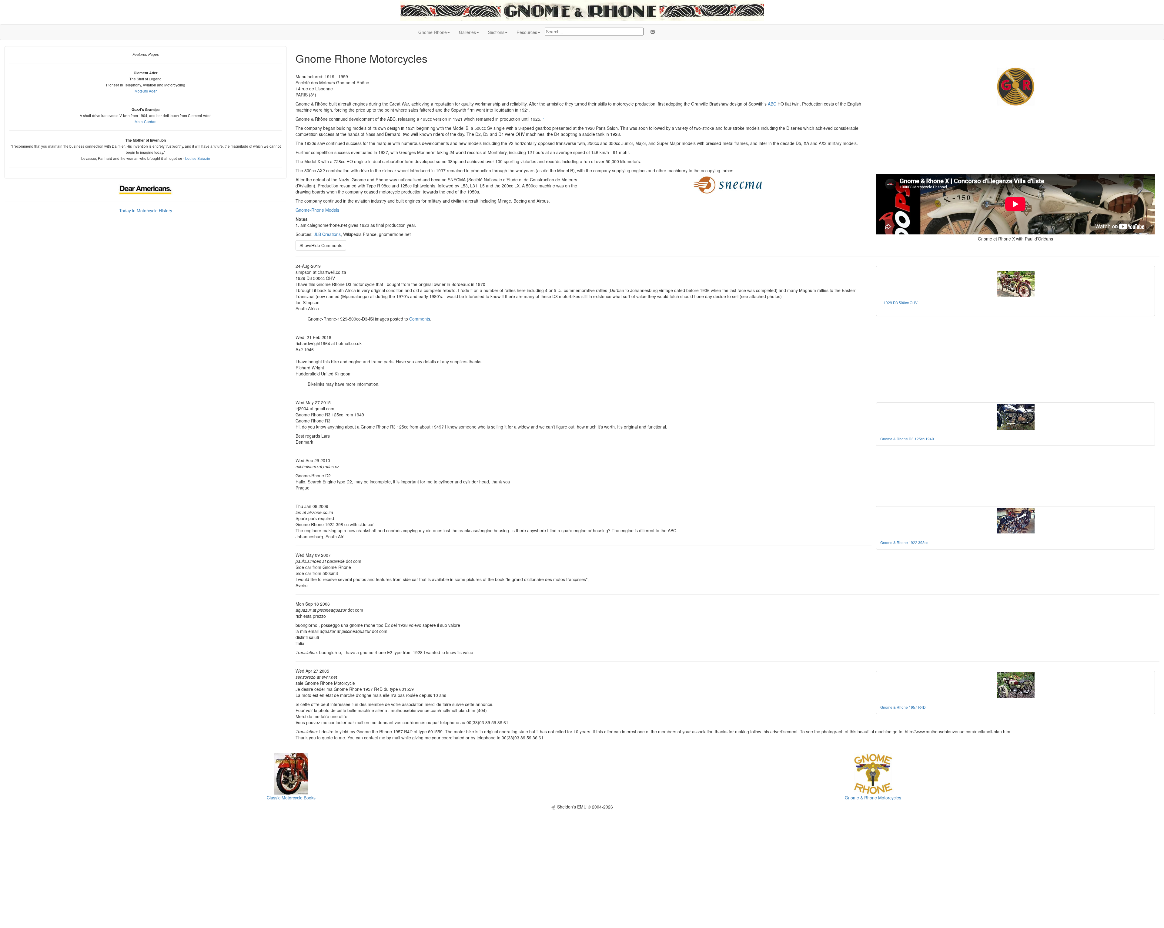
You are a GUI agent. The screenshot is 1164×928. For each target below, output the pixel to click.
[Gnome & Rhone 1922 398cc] (1015, 520)
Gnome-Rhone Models (317, 210)
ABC (772, 104)
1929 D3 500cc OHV (901, 302)
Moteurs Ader (146, 90)
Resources (527, 32)
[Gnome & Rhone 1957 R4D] (1015, 685)
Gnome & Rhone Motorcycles (873, 798)
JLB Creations (327, 234)
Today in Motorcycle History (145, 210)
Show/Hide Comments (320, 245)
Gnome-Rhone (432, 32)
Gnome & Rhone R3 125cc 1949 (907, 438)
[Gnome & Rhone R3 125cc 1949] (1015, 417)
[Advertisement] (582, 852)
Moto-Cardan (145, 121)
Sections (496, 32)
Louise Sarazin (197, 158)
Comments (419, 319)
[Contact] (651, 32)
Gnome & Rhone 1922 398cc (904, 542)
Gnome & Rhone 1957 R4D (903, 707)
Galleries (467, 32)
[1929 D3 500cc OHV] (1015, 284)
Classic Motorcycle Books (291, 798)
